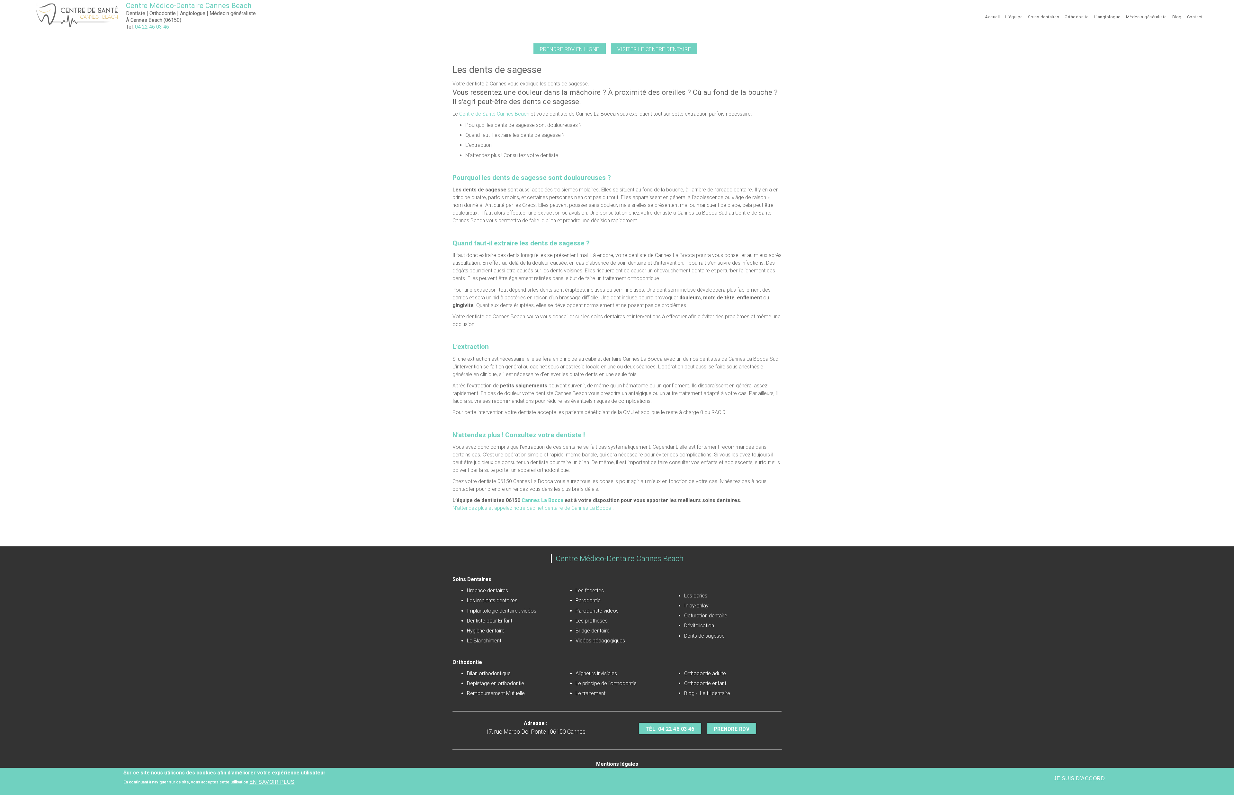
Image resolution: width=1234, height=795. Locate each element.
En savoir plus (272, 782)
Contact (1195, 16)
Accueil (992, 16)
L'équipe (1014, 16)
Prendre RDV (731, 729)
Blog (1177, 16)
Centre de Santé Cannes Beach (493, 114)
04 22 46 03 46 (152, 27)
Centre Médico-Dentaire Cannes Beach (189, 5)
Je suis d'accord (1079, 778)
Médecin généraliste (1146, 16)
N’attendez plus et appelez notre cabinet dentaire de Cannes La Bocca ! (532, 508)
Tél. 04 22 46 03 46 (670, 729)
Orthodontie (1077, 16)
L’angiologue (1107, 16)
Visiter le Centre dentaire (654, 49)
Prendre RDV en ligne (569, 49)
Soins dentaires (1043, 16)
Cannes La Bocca (542, 500)
